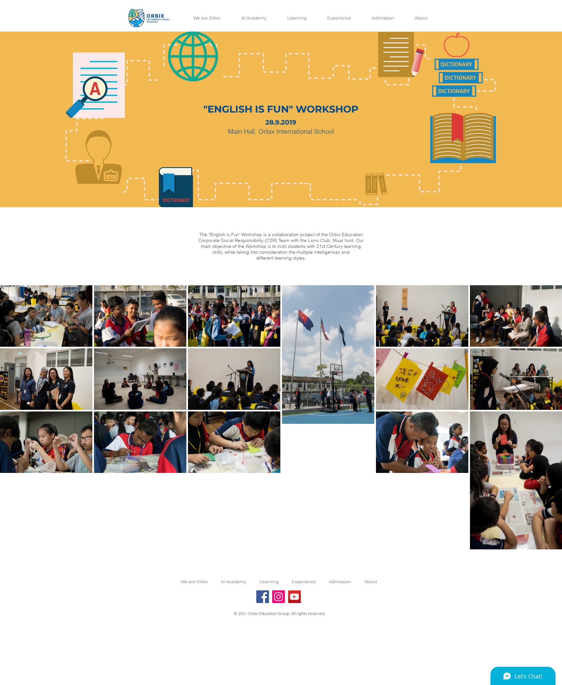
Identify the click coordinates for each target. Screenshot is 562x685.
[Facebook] (262, 596)
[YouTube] (294, 596)
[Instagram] (278, 596)
